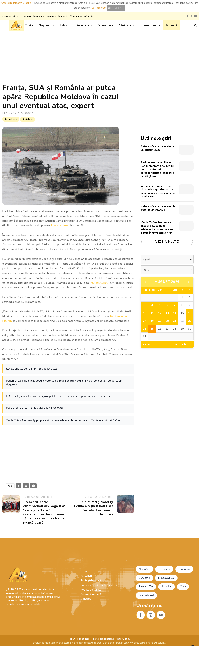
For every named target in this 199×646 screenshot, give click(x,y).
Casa (183, 586)
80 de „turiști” (100, 283)
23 (189, 321)
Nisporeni (45, 25)
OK (109, 8)
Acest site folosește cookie (16, 3)
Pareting (166, 586)
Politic (64, 25)
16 (189, 313)
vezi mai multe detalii (27, 604)
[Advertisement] (99, 58)
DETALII (119, 8)
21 (174, 321)
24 (144, 328)
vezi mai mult (99, 7)
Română (27, 15)
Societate (82, 25)
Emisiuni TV (146, 586)
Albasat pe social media (82, 15)
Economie (104, 25)
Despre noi (38, 15)
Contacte (51, 15)
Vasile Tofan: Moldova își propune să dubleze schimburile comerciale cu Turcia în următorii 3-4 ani (63, 420)
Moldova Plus (166, 578)
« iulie (146, 344)
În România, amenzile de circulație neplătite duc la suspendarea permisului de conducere (58, 396)
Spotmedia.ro (59, 225)
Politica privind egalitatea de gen (100, 585)
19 (159, 321)
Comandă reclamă (91, 594)
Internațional (148, 25)
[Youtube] (161, 615)
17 (144, 321)
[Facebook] (140, 615)
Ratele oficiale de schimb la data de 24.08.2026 (34, 408)
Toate (29, 25)
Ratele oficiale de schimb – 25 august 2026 (31, 368)
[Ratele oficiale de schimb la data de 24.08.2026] (186, 210)
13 (167, 313)
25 (152, 328)
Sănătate (125, 25)
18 (152, 321)
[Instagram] (150, 615)
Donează (62, 15)
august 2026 (167, 281)
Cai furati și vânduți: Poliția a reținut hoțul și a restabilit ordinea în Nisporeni (93, 508)
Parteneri (86, 576)
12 (159, 313)
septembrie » (183, 344)
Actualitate (11, 119)
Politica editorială (91, 590)
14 (174, 313)
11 (152, 313)
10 (144, 313)
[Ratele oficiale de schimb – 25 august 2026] (186, 150)
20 (167, 321)
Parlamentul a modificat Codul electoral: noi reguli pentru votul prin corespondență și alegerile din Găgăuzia (64, 383)
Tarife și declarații (91, 580)
